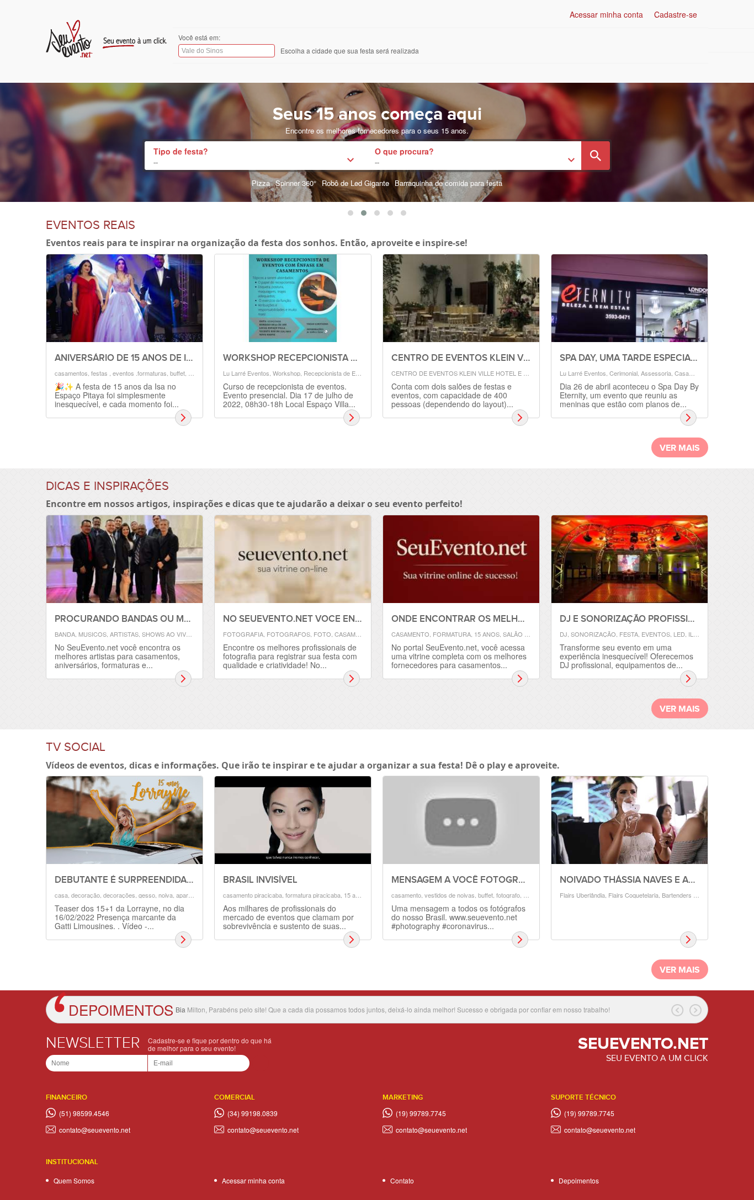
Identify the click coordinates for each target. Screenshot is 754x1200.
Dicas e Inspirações (107, 486)
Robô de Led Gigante (355, 183)
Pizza (261, 183)
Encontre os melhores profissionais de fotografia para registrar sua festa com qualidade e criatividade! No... (290, 656)
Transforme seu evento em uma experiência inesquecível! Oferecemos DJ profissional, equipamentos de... (626, 656)
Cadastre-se (675, 14)
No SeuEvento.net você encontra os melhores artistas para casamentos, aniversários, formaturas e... (117, 656)
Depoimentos (120, 1009)
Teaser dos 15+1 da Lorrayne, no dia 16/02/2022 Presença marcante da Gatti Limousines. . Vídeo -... (119, 917)
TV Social (75, 747)
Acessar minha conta (606, 14)
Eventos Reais (90, 225)
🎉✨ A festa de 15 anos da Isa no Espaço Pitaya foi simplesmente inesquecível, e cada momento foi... (117, 395)
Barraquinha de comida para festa (448, 183)
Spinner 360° (295, 183)
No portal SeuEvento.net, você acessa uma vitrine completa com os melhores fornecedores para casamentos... (459, 656)
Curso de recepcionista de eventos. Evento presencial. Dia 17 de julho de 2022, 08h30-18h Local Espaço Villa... (289, 395)
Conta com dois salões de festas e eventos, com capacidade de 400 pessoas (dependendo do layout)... (452, 395)
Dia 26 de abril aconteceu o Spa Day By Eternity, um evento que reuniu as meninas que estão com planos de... (629, 395)
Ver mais (680, 448)
